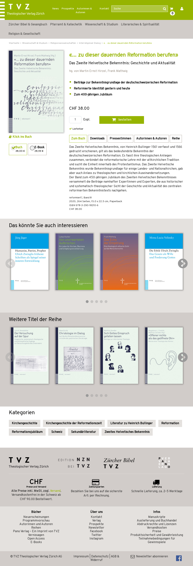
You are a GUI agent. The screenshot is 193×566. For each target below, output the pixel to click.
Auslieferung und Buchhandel (157, 521)
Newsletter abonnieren (151, 556)
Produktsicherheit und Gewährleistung (156, 535)
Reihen (36, 528)
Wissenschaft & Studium (101, 24)
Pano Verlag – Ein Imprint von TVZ (36, 531)
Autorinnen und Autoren (36, 524)
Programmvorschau (36, 521)
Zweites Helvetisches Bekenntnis (127, 432)
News (55, 8)
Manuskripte (156, 517)
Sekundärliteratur (83, 432)
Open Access (36, 539)
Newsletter (96, 528)
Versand (55, 491)
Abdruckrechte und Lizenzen (156, 524)
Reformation (170, 423)
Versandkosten (157, 528)
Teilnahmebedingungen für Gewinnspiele (157, 540)
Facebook (96, 531)
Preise (156, 531)
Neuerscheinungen (36, 517)
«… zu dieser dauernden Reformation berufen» (128, 43)
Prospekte (67, 8)
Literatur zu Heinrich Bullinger (131, 423)
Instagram (96, 539)
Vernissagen (36, 535)
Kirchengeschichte (24, 423)
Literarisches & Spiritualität (140, 24)
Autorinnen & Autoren (84, 10)
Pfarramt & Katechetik (66, 24)
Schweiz (56, 432)
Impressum (81, 556)
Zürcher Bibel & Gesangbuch (27, 24)
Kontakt (104, 8)
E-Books (36, 542)
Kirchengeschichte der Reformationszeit (74, 423)
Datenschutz (100, 556)
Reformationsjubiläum (27, 432)
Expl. (86, 120)
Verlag (96, 521)
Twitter (96, 535)
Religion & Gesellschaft (24, 34)
